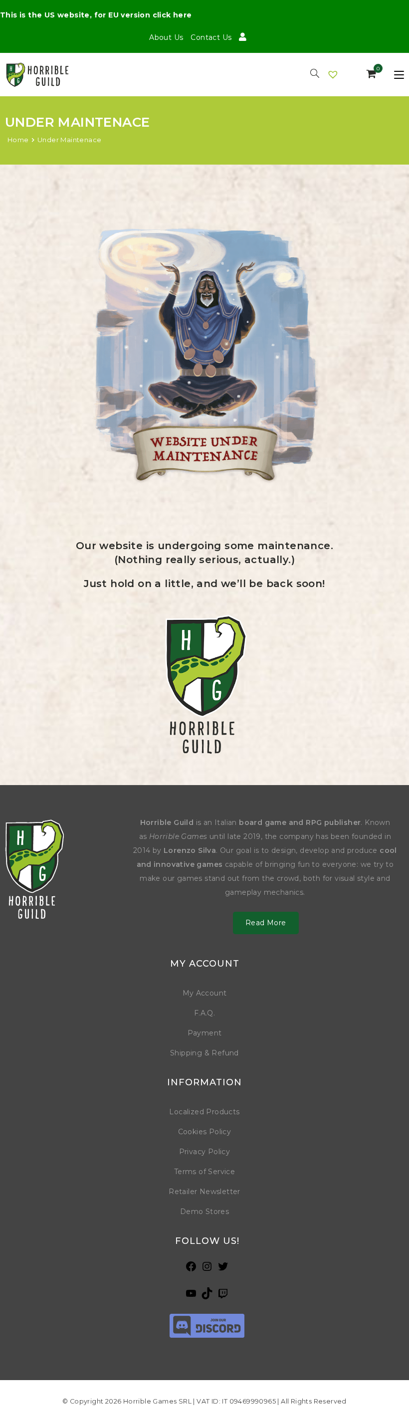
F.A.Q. (204, 1013)
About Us (166, 37)
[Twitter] (223, 1269)
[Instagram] (207, 1269)
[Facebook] (191, 1269)
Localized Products (204, 1111)
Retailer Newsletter (204, 1191)
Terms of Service (204, 1171)
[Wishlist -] (333, 74)
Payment (205, 1032)
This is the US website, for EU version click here (96, 14)
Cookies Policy (204, 1131)
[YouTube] (191, 1296)
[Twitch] (223, 1296)
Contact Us (211, 37)
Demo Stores (204, 1211)
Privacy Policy (204, 1151)
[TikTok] (207, 1296)
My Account (205, 993)
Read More (265, 922)
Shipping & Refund (204, 1052)
